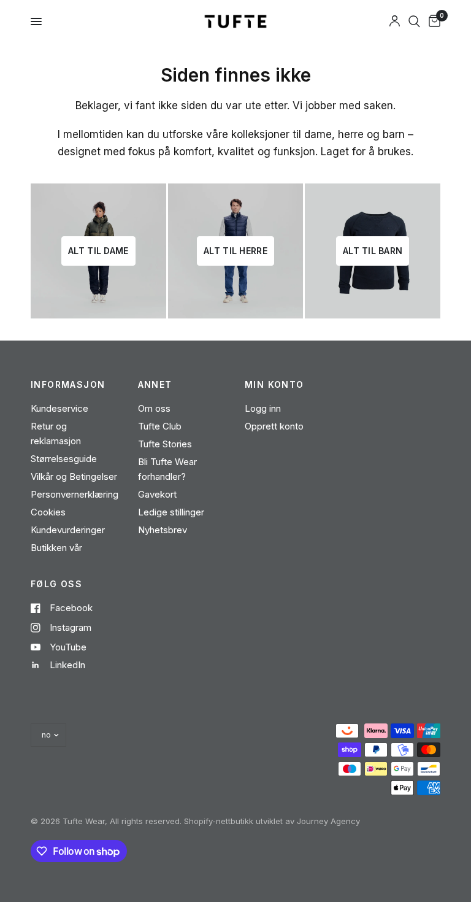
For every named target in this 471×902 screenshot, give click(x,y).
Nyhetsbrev (162, 530)
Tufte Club (160, 426)
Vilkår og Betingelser (74, 476)
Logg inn (263, 408)
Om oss (154, 408)
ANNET (155, 384)
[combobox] (414, 21)
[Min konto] (394, 21)
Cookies (48, 512)
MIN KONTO (274, 384)
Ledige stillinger (171, 512)
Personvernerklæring (74, 494)
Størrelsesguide (64, 458)
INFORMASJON (68, 384)
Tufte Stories (165, 444)
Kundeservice (59, 408)
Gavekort (157, 494)
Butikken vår (56, 547)
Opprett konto (274, 426)
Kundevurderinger (68, 530)
